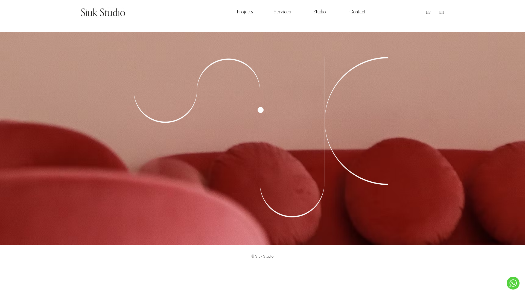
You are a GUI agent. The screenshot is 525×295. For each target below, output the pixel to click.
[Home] (513, 283)
